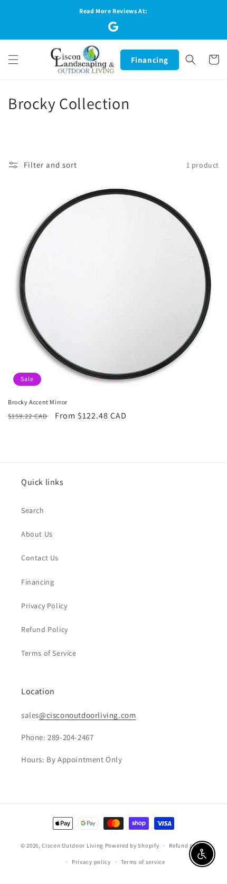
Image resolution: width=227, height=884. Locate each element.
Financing (149, 60)
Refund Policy (44, 629)
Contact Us (40, 557)
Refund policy (187, 845)
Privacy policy (91, 862)
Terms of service (143, 862)
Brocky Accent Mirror (38, 402)
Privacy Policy (44, 605)
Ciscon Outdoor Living (72, 845)
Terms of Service (49, 653)
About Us (37, 534)
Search (32, 510)
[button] (13, 59)
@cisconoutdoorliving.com (87, 715)
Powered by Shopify (132, 845)
